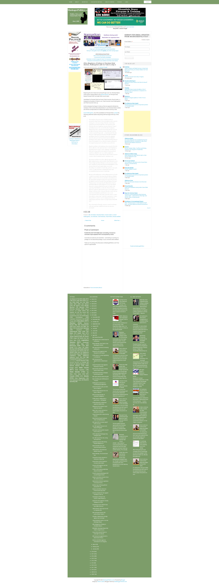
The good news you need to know (102, 47)
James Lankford (74, 336)
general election (105, 94)
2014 (74, 300)
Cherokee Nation (100, 214)
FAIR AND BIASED (129, 167)
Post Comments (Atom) (96, 287)
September (95, 324)
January (95, 549)
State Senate (75, 372)
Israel (84, 334)
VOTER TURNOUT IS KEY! (131, 169)
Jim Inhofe (85, 336)
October (94, 321)
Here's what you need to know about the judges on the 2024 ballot (144, 462)
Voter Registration (80, 378)
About (77, 2)
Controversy (85, 315)
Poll (84, 357)
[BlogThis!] (86, 212)
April (94, 335)
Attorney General (75, 309)
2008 (92, 574)
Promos (119, 2)
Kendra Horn (83, 338)
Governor (79, 330)
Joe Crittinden (94, 216)
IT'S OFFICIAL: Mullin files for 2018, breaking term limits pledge (143, 445)
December (95, 317)
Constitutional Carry (74, 315)
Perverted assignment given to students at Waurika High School (123, 438)
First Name (127, 46)
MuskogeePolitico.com (108, 580)
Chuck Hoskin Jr (109, 214)
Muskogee (81, 349)
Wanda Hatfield (116, 216)
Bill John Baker (92, 214)
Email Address (129, 41)
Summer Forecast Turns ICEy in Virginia (134, 76)
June (94, 330)
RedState (127, 67)
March (94, 544)
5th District (76, 305)
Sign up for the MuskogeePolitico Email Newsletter (102, 49)
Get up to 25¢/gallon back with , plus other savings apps (102, 50)
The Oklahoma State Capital (131, 103)
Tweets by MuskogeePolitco (137, 246)
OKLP (79, 352)
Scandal (84, 362)
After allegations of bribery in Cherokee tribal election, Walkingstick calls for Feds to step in (100, 64)
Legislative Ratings (96, 2)
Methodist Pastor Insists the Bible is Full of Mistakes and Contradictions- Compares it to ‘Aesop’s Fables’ (135, 91)
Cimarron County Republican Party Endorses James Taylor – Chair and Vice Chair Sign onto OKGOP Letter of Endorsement (136, 196)
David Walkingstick (88, 112)
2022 (75, 304)
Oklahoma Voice (129, 180)
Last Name (127, 52)
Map (82, 344)
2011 (92, 567)
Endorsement (85, 325)
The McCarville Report (130, 81)
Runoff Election (81, 360)
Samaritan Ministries (74, 362)
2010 (80, 299)
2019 (81, 302)
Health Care (81, 333)
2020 (87, 302)
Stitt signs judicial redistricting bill (100, 376)
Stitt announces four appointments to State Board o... (99, 361)
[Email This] (84, 212)
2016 (81, 300)
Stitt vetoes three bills (97, 337)
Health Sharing (109, 2)
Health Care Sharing (75, 334)
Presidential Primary (75, 359)
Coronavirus (79, 317)
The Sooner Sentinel (130, 160)
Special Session (75, 365)
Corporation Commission (76, 319)
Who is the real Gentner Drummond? (103, 55)
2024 (92, 303)
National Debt (83, 350)
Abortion (81, 307)
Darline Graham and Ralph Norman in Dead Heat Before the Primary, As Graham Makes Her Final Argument (136, 70)
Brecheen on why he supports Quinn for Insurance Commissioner (103, 59)
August (94, 326)
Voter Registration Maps (75, 380)
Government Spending (82, 328)
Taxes (79, 374)
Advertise (85, 2)
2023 (92, 306)
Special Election (80, 364)
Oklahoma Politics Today (131, 153)
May (94, 333)
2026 (92, 299)
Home (70, 2)
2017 (87, 300)
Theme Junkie (100, 581)
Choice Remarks (129, 186)
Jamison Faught (103, 67)
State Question (79, 370)
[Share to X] (87, 212)
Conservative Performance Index (78, 314)
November (95, 319)
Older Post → (117, 220)
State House (84, 368)
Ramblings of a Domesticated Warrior (134, 201)
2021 (92, 310)
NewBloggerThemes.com (120, 581)
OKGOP (72, 352)
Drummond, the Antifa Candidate (103, 57)
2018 (73, 302)
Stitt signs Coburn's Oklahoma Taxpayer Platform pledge (140, 373)
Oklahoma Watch (129, 138)
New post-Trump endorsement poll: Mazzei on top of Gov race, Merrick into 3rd (123, 418)
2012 (87, 299)
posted (116, 112)
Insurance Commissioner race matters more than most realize (103, 60)
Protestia (127, 88)
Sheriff (71, 364)
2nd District (85, 304)
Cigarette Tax (73, 312)
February (95, 546)
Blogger (123, 580)
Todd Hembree (101, 216)
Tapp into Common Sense (131, 193)
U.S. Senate (84, 376)
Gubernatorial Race (75, 331)
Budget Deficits (82, 310)
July (94, 328)
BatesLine (127, 96)
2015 (92, 558)
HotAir (126, 75)
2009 (92, 572)
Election (72, 323)
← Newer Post (87, 220)
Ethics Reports (76, 326)
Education (80, 321)
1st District (73, 299)
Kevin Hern (73, 340)
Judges (75, 338)
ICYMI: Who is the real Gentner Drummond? (123, 454)
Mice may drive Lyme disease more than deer (135, 181)
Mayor (79, 347)
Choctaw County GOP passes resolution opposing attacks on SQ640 (123, 384)
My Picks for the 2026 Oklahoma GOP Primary (123, 301)
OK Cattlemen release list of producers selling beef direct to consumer (144, 393)
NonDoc (127, 146)
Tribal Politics (109, 216)
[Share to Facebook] (89, 212)
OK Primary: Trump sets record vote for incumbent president (143, 339)
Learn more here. (130, 27)
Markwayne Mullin (75, 345)
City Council (83, 312)
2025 (92, 301)
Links (126, 2)
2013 (92, 563)
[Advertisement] (75, 97)
